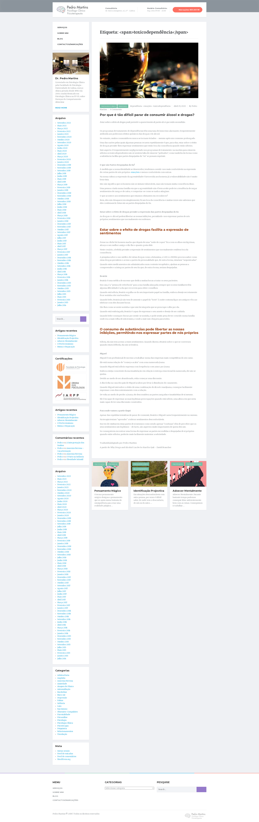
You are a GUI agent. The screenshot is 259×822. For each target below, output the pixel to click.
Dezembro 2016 (64, 258)
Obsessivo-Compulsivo (67, 712)
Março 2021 (62, 128)
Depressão (62, 698)
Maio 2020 (62, 151)
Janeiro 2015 (62, 302)
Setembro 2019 (63, 171)
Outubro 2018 (63, 199)
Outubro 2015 (63, 288)
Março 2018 (62, 215)
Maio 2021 (61, 126)
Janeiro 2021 (62, 134)
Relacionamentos (141, 469)
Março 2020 (62, 156)
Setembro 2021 (64, 123)
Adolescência (63, 675)
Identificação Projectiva (149, 490)
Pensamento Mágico (107, 490)
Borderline (62, 692)
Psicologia (62, 720)
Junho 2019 (62, 176)
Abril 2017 (61, 246)
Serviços (62, 27)
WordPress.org (64, 759)
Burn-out (61, 695)
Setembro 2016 (63, 266)
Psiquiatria (62, 728)
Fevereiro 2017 (63, 252)
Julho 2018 (61, 204)
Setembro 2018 (64, 201)
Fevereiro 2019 (63, 187)
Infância (61, 703)
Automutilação (63, 689)
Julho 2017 (61, 238)
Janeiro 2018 (62, 221)
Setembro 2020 (64, 142)
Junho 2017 (62, 241)
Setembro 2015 (63, 291)
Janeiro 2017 (62, 255)
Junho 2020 (62, 148)
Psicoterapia (99, 464)
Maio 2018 (61, 210)
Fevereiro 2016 (63, 277)
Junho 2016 (62, 269)
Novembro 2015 (64, 286)
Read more (61, 108)
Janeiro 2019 (62, 190)
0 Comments (116, 109)
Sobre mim (62, 33)
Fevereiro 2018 (63, 218)
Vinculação (62, 734)
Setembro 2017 (63, 232)
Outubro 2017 (63, 229)
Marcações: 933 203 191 (189, 10)
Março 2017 (62, 249)
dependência (136, 106)
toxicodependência (162, 106)
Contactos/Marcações (70, 44)
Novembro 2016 (64, 260)
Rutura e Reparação (66, 347)
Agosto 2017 (62, 235)
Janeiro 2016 (62, 280)
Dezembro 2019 (64, 165)
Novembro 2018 (64, 196)
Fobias (60, 700)
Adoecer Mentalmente (187, 490)
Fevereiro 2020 (64, 159)
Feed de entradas (65, 753)
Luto (59, 706)
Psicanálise (112, 464)
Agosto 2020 (63, 145)
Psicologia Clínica (108, 106)
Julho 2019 (61, 173)
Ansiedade (123, 106)
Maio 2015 (61, 297)
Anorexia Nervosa (74, 454)
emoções (148, 106)
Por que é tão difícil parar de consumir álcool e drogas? (147, 115)
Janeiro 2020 (63, 162)
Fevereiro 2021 (63, 131)
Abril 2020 (62, 154)
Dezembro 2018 (64, 193)
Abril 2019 (61, 182)
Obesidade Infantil (75, 459)
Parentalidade (63, 714)
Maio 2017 (61, 244)
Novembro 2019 (64, 168)
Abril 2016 (61, 272)
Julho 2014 (61, 305)
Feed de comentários (66, 756)
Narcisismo (62, 709)
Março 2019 (62, 185)
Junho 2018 (62, 207)
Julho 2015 (61, 294)
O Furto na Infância (75, 457)
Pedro (60, 443)
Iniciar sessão (63, 751)
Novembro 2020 (64, 137)
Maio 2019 (61, 179)
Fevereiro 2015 (63, 300)
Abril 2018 (61, 213)
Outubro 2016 (63, 263)
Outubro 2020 (63, 140)
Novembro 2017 (64, 227)
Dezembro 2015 (64, 283)
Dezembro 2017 (64, 224)
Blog (60, 39)
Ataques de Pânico (65, 686)
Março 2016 (62, 274)
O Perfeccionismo (65, 344)
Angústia (61, 678)
